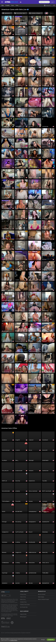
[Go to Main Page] (11, 2)
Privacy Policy (23, 594)
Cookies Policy (23, 602)
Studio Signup (41, 596)
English (4, 595)
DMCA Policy (23, 599)
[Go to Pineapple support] (12, 622)
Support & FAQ (23, 614)
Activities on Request (35, 13)
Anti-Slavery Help (23, 607)
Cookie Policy (13, 640)
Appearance (7, 13)
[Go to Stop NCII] (5, 627)
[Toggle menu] (2, 2)
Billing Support (23, 616)
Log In (52, 2)
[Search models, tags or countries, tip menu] (54, 5)
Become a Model (41, 594)
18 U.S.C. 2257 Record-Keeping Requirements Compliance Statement (15, 632)
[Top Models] (21, 2)
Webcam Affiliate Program (43, 599)
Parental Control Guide (25, 604)
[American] (46, 13)
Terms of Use (23, 596)
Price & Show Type (20, 13)
